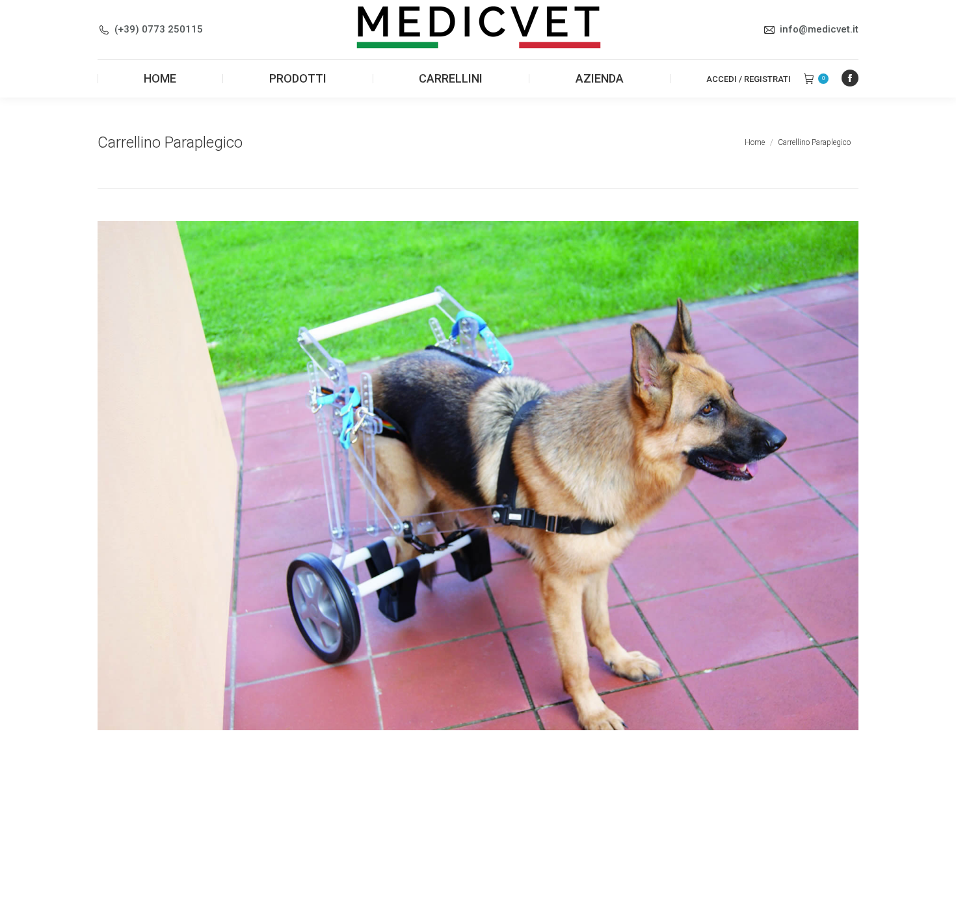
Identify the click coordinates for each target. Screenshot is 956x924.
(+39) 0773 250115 (158, 29)
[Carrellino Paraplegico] (478, 475)
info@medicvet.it (819, 29)
